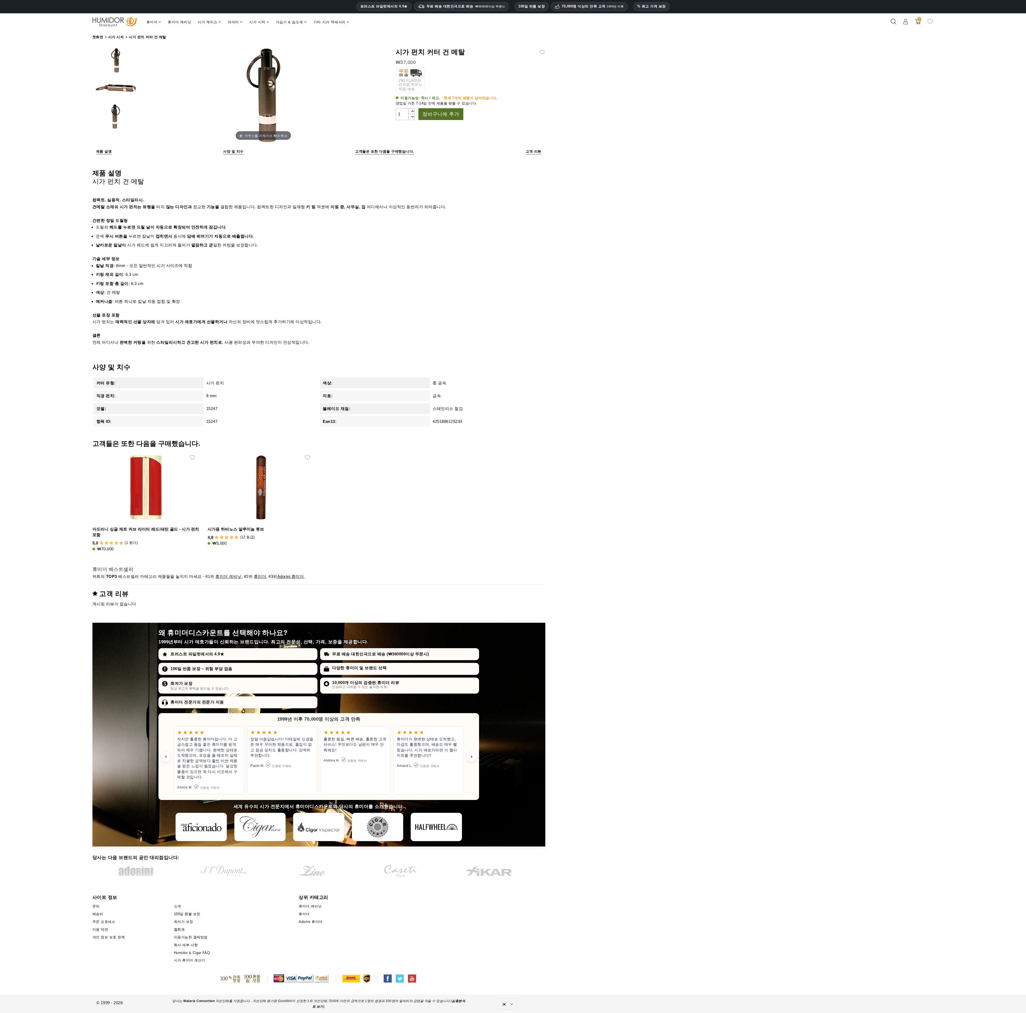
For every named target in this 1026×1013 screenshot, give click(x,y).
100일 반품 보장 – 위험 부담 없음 (201, 668)
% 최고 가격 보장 (651, 6)
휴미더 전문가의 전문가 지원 (197, 702)
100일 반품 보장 (531, 6)
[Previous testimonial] (166, 757)
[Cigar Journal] (260, 827)
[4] (116, 543)
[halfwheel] (436, 827)
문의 (96, 906)
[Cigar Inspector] (318, 827)
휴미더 (260, 576)
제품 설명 (104, 151)
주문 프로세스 (103, 922)
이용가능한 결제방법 (191, 937)
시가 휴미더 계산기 (189, 960)
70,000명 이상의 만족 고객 (593, 6)
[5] (121, 543)
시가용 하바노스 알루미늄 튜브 (236, 529)
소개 (177, 906)
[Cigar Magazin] (377, 827)
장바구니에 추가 (440, 114)
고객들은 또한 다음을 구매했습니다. (384, 151)
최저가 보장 (181, 683)
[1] (101, 543)
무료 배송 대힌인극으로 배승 (465, 6)
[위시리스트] (930, 23)
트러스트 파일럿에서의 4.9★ (384, 6)
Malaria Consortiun (199, 1001)
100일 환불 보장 (187, 914)
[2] (106, 543)
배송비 (97, 914)
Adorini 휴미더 (290, 576)
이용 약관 (100, 929)
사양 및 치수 (233, 151)
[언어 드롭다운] (507, 1004)
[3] (111, 543)
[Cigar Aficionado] (201, 827)
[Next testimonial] (472, 757)
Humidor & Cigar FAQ (192, 953)
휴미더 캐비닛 (228, 576)
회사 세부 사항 (186, 945)
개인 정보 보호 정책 (108, 937)
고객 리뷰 (533, 151)
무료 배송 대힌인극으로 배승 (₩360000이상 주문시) (380, 654)
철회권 (179, 929)
